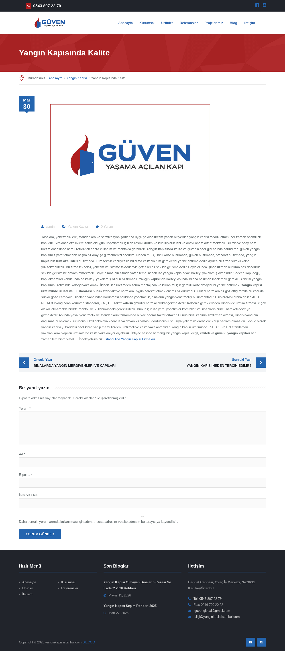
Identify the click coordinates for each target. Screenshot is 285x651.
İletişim (249, 23)
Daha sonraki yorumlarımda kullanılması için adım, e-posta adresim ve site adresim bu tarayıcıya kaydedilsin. (98, 521)
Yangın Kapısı (78, 226)
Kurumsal (147, 23)
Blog (233, 23)
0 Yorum (107, 226)
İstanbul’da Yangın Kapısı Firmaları (129, 339)
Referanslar (189, 23)
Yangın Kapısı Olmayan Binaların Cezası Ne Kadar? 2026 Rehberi (137, 585)
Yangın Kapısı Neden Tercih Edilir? (219, 362)
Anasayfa (125, 23)
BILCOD (89, 642)
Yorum (25, 408)
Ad (22, 454)
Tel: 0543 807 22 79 (207, 598)
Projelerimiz (213, 23)
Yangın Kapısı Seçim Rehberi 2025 (130, 606)
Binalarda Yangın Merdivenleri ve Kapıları (75, 362)
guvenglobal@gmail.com (212, 610)
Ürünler (167, 23)
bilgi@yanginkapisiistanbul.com (217, 617)
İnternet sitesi (28, 495)
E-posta (26, 475)
